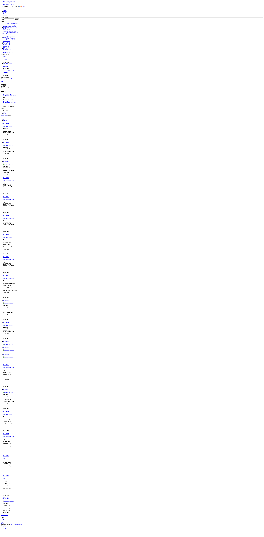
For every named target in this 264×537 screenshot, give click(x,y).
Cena (4, 113)
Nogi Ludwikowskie (10, 36)
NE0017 (6, 411)
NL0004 (6, 498)
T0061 (5, 59)
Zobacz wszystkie (4, 115)
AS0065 (5, 72)
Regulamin (5, 15)
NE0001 (6, 123)
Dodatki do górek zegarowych (12, 32)
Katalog (5, 11)
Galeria (4, 10)
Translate (24, 6)
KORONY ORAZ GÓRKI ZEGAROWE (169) (9, 30)
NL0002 (6, 456)
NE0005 (6, 197)
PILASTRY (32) (7, 37)
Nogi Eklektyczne (10, 34)
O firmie (5, 8)
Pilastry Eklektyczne (10, 38)
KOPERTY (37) (7, 44)
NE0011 (6, 322)
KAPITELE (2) (6, 42)
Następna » (5, 120)
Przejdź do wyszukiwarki (8, 4)
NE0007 (6, 234)
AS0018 (5, 66)
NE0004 (6, 178)
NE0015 (6, 365)
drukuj (2, 522)
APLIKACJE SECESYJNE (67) (10, 23)
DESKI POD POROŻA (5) (9, 25)
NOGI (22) (5, 33)
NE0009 (6, 275)
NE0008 (6, 257)
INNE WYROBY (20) (8, 52)
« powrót (2, 523)
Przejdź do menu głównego (9, 1)
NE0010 (6, 300)
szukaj (3, 19)
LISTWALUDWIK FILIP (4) (7, 49)
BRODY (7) (6, 28)
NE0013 (6, 347)
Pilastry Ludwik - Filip (11, 39)
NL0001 (6, 434)
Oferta (4, 12)
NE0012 (6, 341)
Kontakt (5, 13)
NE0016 (6, 389)
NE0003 (6, 161)
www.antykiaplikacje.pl (16, 524)
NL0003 (6, 476)
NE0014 (6, 354)
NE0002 (6, 142)
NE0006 (6, 215)
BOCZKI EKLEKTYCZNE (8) (10, 26)
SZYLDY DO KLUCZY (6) (9, 51)
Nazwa (4, 112)
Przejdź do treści (6, 3)
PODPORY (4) (6, 41)
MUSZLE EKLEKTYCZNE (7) (10, 27)
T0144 (2, 81)
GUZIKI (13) (6, 46)
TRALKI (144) (6, 43)
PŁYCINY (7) (6, 47)
